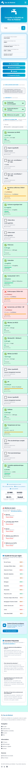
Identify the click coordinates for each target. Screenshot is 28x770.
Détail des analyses (15, 67)
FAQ (3, 735)
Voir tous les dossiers (11, 631)
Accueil (4, 726)
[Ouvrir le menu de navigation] (25, 2)
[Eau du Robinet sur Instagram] (1, 767)
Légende (15, 71)
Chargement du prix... (14, 75)
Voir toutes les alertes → (16, 511)
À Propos (4, 742)
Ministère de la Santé (7, 755)
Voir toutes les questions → (9, 643)
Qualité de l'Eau (6, 728)
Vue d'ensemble (15, 64)
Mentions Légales (6, 746)
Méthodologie (5, 744)
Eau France (5, 757)
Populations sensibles (8, 730)
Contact (4, 748)
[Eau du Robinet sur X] (4, 767)
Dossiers (4, 732)
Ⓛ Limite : (9, 137)
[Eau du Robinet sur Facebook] (7, 767)
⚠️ (5, 188)
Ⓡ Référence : (11, 194)
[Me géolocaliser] (23, 28)
